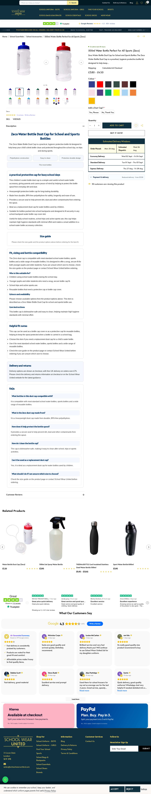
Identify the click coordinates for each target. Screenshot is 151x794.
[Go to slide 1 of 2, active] (74, 583)
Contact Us (106, 3)
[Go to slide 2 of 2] (77, 583)
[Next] (143, 36)
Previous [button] (2, 547)
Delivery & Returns (119, 3)
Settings (144, 789)
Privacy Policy (50, 790)
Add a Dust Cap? (96, 108)
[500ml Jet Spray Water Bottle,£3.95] (57, 538)
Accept (115, 789)
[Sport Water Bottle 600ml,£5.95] (131, 538)
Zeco (8, 111)
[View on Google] (44, 636)
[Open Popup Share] (142, 125)
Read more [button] (84, 690)
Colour (92, 78)
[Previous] (139, 36)
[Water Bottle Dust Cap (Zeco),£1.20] (20, 538)
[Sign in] (137, 2)
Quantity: (92, 120)
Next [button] (148, 547)
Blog (131, 3)
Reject (129, 789)
